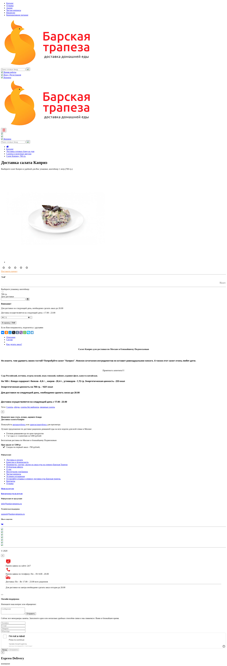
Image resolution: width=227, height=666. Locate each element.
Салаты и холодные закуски (18, 154)
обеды (17, 407)
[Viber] (21, 332)
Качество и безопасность (17, 462)
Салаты (9, 407)
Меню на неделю (7, 489)
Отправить (31, 614)
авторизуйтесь (19, 424)
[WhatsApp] (24, 332)
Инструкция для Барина (17, 472)
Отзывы (10, 5)
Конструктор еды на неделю (12, 494)
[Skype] (28, 332)
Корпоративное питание (17, 15)
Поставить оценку (9, 271)
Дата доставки (7, 296)
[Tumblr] (17, 332)
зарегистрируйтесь (38, 424)
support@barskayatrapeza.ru (13, 514)
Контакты (10, 481)
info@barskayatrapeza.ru (11, 504)
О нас (8, 469)
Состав (9, 340)
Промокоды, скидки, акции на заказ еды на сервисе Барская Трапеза (37, 464)
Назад (4, 650)
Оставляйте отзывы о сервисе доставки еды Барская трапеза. (33, 479)
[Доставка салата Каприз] (55, 262)
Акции (9, 8)
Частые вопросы (13, 10)
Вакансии (10, 13)
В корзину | (8, 323)
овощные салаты (47, 407)
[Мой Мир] (10, 332)
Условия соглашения (15, 476)
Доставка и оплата (14, 460)
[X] (13, 332)
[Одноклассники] (6, 332)
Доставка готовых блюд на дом (20, 151)
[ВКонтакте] (2, 332)
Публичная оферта (14, 467)
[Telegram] (32, 332)
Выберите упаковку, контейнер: (15, 289)
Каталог (10, 3)
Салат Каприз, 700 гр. (16, 156)
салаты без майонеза (30, 407)
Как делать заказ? (14, 344)
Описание (10, 337)
